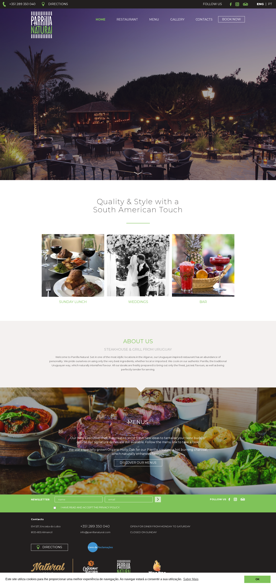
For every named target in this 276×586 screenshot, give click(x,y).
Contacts (204, 19)
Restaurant (127, 19)
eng (260, 4)
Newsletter (40, 499)
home (100, 19)
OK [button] (257, 579)
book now (231, 19)
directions (52, 547)
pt (270, 4)
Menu (154, 19)
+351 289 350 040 (95, 526)
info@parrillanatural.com (95, 532)
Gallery (177, 19)
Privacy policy (109, 507)
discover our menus (138, 462)
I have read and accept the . (90, 507)
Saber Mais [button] (190, 579)
